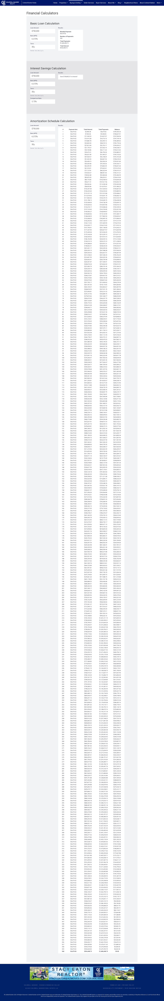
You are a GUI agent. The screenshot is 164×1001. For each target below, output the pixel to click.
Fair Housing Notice (133, 988)
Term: (32, 43)
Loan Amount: (34, 28)
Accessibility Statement (113, 988)
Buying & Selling (76, 4)
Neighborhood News (131, 3)
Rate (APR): (33, 36)
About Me (112, 4)
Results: (60, 28)
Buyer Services (101, 3)
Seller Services (89, 3)
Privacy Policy (128, 985)
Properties (63, 4)
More (159, 4)
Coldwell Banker (31, 985)
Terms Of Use (115, 985)
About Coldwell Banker (147, 3)
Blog (120, 4)
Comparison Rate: (36, 98)
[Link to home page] (11, 3)
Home (55, 3)
